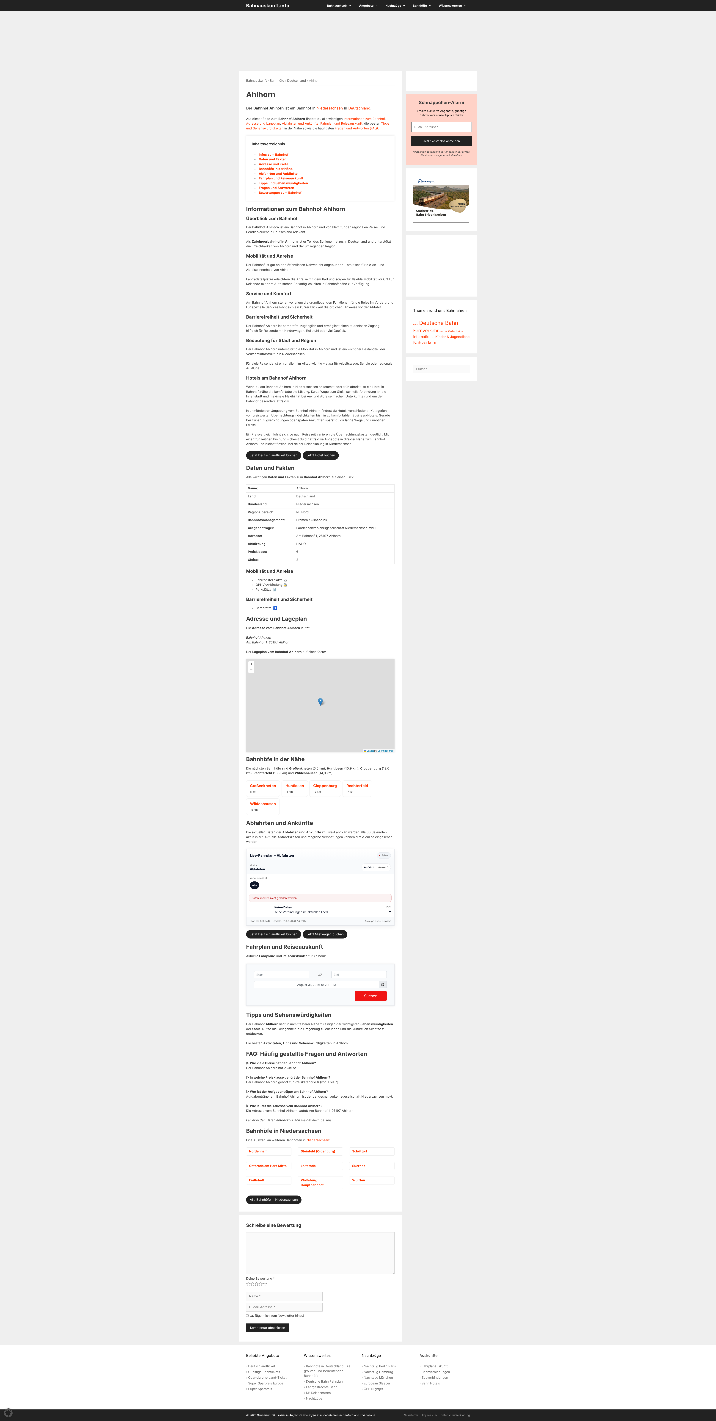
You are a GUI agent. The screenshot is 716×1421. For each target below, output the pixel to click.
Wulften (358, 1180)
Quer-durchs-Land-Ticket (267, 1377)
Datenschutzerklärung (455, 1415)
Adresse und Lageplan (263, 123)
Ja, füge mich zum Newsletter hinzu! (276, 1315)
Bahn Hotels (431, 1383)
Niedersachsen (330, 108)
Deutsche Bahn (438, 323)
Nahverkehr (425, 342)
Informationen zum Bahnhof (364, 119)
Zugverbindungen (435, 1377)
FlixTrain (443, 331)
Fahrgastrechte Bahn (321, 1387)
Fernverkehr (426, 330)
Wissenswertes (450, 5)
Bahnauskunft (337, 5)
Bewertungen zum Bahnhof (280, 193)
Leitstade (308, 1166)
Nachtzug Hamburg (378, 1372)
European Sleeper (377, 1383)
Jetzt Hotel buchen (321, 455)
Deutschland (296, 80)
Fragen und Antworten (276, 188)
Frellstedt (256, 1180)
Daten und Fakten (273, 159)
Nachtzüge (393, 5)
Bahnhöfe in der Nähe (276, 169)
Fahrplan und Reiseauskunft (341, 123)
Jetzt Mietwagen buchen (325, 934)
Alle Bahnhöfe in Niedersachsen (274, 1199)
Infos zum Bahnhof (273, 154)
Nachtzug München (378, 1377)
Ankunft (383, 867)
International (423, 336)
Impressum (429, 1415)
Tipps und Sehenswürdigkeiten (283, 183)
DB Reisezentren (318, 1393)
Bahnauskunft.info (267, 5)
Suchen (370, 996)
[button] (320, 702)
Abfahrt (369, 867)
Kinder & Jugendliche (452, 337)
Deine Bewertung (260, 1278)
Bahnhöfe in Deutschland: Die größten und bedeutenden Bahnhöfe (327, 1371)
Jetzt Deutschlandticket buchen (273, 455)
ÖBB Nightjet (373, 1389)
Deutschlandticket (261, 1366)
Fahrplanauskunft (435, 1366)
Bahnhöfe (420, 5)
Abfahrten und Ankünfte (300, 123)
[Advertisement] (358, 41)
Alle (254, 885)
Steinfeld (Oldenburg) (318, 1151)
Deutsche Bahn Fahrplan (324, 1381)
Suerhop (358, 1166)
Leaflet (370, 750)
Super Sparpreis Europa (265, 1383)
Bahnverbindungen (436, 1372)
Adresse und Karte (273, 164)
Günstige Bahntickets (264, 1372)
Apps (415, 324)
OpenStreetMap (386, 750)
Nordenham (258, 1151)
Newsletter (411, 1415)
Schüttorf (359, 1151)
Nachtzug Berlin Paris (380, 1366)
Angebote (366, 5)
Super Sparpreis (260, 1389)
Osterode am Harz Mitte (268, 1166)
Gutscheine (455, 331)
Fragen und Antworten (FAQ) (356, 128)
